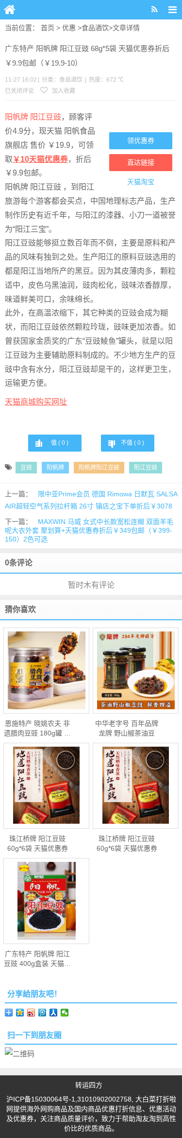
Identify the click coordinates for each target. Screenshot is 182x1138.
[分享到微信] (65, 1012)
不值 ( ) (132, 442)
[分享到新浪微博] (31, 1012)
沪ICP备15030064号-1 (40, 1099)
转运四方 (88, 1085)
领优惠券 (140, 140)
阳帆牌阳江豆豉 (99, 467)
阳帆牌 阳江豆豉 (33, 117)
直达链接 (140, 162)
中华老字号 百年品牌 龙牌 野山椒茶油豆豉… (126, 728)
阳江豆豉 (145, 467)
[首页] (9, 9)
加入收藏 (62, 91)
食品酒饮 (95, 28)
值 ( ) (59, 442)
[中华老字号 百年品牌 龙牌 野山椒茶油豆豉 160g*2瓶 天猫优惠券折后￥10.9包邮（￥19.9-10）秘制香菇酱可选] (135, 670)
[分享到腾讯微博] (42, 1012)
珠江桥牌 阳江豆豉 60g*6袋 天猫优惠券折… (37, 844)
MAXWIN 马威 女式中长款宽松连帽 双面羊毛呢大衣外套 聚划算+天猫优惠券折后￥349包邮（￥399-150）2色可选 (89, 530)
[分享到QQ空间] (20, 1012)
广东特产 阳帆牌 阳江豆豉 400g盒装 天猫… (37, 958)
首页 (47, 28)
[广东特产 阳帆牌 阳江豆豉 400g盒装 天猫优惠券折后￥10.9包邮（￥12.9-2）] (46, 901)
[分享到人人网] (54, 1012)
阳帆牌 (55, 467)
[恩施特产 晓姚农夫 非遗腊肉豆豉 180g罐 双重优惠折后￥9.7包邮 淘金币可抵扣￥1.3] (46, 670)
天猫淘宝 (140, 182)
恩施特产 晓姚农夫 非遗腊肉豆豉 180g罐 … (37, 728)
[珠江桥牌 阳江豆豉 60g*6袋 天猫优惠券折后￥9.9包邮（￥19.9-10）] (46, 785)
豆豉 (26, 467)
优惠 (69, 28)
